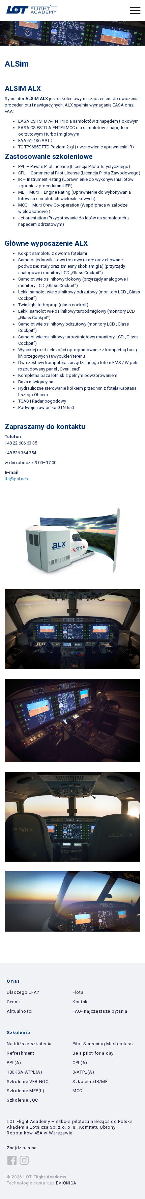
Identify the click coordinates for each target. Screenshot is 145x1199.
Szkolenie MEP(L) (26, 1090)
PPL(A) (14, 1062)
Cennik (14, 1001)
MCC (77, 1090)
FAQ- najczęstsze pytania (99, 1011)
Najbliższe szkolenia (29, 1043)
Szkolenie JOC (22, 1100)
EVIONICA (66, 1183)
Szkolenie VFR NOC (28, 1081)
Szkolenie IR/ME (90, 1081)
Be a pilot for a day (93, 1053)
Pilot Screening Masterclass (102, 1043)
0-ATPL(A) (83, 1072)
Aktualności (20, 1011)
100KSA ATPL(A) (24, 1072)
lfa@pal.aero (17, 478)
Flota (78, 992)
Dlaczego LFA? (23, 992)
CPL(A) (79, 1062)
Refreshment (20, 1053)
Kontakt (80, 1001)
